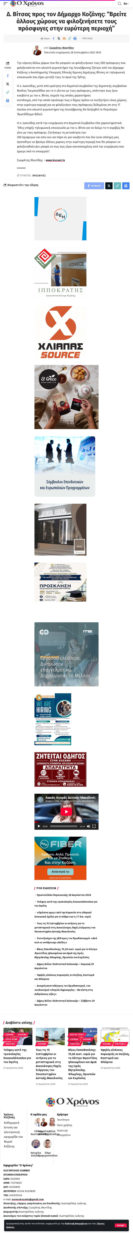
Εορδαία (10, 1035)
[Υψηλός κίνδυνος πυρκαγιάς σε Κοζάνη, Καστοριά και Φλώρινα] (115, 1036)
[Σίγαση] (88, 826)
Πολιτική (10, 1044)
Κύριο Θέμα (11, 1039)
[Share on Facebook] (53, 38)
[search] (119, 3)
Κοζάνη (22, 1035)
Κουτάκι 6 (120, 1044)
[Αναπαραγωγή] (39, 826)
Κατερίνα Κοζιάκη (36, 1154)
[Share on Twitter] (58, 38)
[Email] (64, 38)
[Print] (74, 38)
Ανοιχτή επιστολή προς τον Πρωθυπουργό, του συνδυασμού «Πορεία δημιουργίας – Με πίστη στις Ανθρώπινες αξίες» (63, 990)
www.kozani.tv (55, 160)
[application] (66, 812)
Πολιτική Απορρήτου (76, 1223)
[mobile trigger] (6, 3)
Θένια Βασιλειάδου (52, 1133)
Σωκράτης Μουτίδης (61, 47)
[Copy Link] (69, 38)
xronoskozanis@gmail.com (28, 1199)
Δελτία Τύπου (77, 1035)
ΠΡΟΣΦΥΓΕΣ (39, 175)
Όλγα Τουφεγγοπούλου (47, 1154)
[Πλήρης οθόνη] (94, 826)
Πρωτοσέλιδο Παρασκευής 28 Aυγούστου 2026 (64, 895)
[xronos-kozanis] (27, 3)
